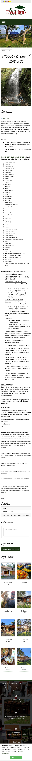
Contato (22, 690)
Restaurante (19, 686)
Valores (28, 686)
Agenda (14, 690)
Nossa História (9, 688)
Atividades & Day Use (7, 686)
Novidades (6, 690)
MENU (6, 22)
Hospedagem (23, 684)
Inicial (25, 688)
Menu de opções (7, 51)
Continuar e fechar (17, 757)
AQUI (6, 492)
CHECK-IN (14, 684)
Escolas (18, 688)
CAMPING (5, 684)
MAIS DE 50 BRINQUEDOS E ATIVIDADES (12, 157)
